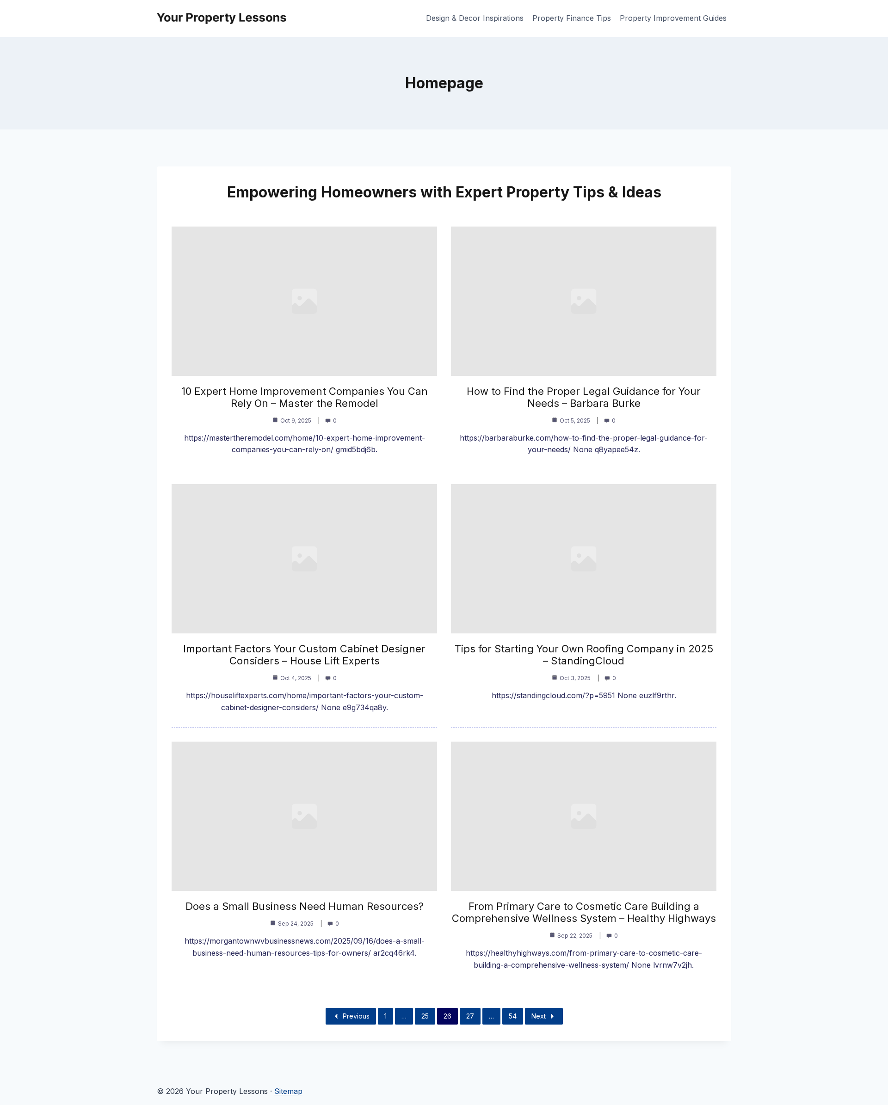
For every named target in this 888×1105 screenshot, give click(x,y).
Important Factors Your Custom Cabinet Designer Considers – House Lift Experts (304, 655)
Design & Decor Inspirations (475, 18)
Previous (356, 1016)
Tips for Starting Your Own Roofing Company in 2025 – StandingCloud (584, 655)
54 (513, 1016)
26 (447, 1016)
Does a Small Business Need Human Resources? (304, 906)
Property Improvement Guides (673, 18)
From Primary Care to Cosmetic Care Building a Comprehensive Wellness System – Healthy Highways (584, 912)
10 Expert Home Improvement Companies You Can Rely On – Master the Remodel (304, 397)
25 (425, 1016)
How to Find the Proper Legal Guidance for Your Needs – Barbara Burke (584, 397)
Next (538, 1016)
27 (470, 1016)
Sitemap (288, 1091)
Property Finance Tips (571, 18)
